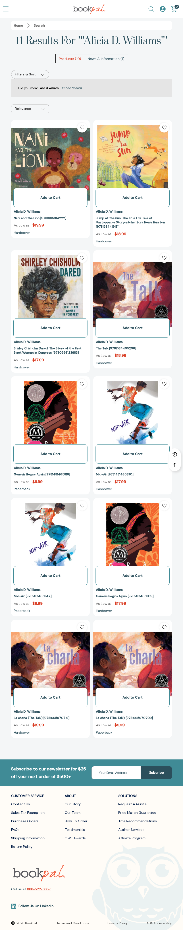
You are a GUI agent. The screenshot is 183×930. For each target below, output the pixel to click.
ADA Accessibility (159, 923)
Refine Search (72, 88)
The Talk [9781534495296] (116, 348)
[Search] (151, 9)
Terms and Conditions (72, 923)
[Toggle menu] (5, 9)
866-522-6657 (39, 889)
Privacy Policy (118, 923)
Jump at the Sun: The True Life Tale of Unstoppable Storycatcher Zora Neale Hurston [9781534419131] (130, 222)
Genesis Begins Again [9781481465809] (125, 596)
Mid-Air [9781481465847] (33, 596)
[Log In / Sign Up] (162, 9)
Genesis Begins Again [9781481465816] (42, 474)
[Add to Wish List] (82, 128)
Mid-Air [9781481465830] (114, 474)
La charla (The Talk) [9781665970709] (124, 718)
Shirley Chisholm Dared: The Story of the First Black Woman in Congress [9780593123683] (47, 350)
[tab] (70, 58)
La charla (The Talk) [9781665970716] (41, 718)
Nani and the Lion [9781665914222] (40, 218)
